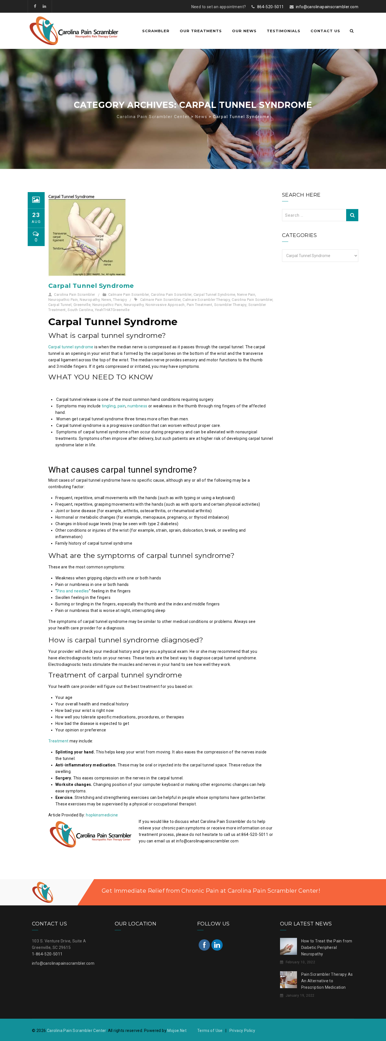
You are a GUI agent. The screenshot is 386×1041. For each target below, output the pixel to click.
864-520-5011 (270, 7)
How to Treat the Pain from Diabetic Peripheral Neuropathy (326, 947)
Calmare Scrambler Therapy (206, 299)
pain (122, 406)
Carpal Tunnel (59, 305)
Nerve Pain (246, 294)
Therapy (120, 299)
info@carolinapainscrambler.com (327, 7)
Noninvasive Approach (165, 305)
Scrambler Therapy (230, 305)
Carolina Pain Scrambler (74, 294)
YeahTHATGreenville (112, 310)
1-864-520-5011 (47, 954)
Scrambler (156, 31)
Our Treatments (201, 31)
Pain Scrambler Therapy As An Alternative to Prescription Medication (327, 981)
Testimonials (283, 31)
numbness (137, 406)
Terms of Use (210, 1030)
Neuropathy (89, 299)
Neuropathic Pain (63, 299)
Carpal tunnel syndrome (71, 347)
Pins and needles (73, 591)
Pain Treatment (199, 305)
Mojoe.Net (177, 1030)
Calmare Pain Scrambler (128, 294)
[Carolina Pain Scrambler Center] (74, 31)
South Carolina (80, 310)
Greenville (81, 305)
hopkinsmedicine (102, 815)
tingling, (109, 406)
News (106, 299)
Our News (244, 31)
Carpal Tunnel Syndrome (91, 286)
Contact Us (325, 31)
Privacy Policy (242, 1030)
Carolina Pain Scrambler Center (76, 1030)
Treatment (58, 741)
